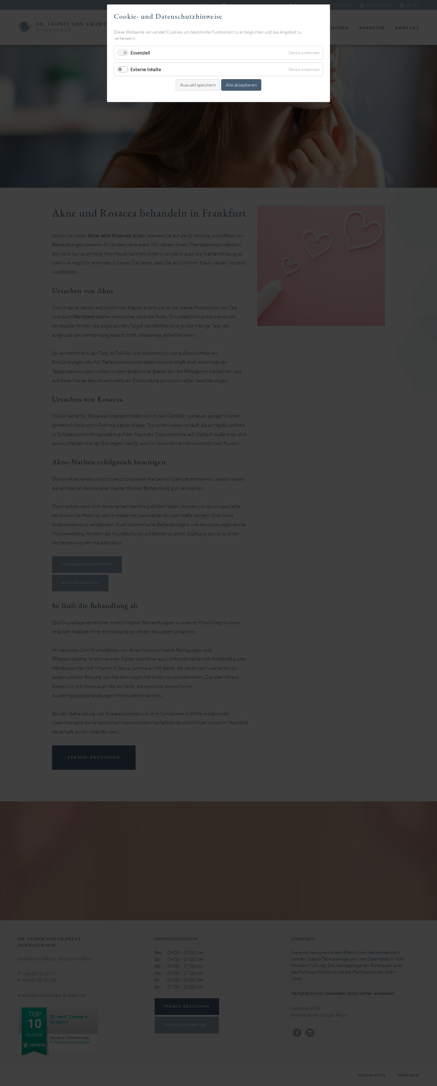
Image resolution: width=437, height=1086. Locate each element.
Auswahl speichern (198, 85)
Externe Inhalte (146, 69)
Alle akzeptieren (241, 85)
